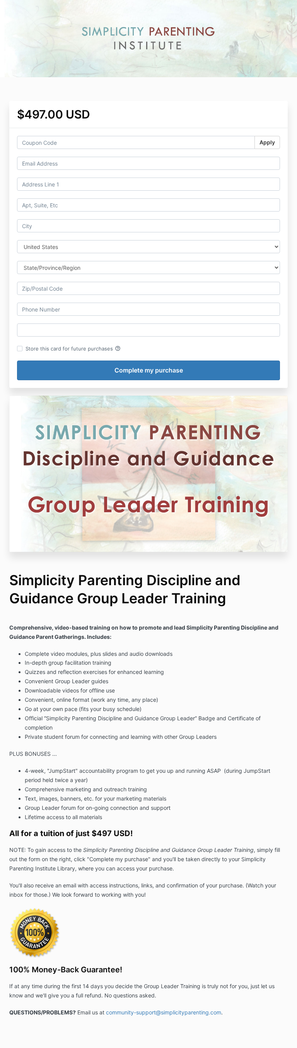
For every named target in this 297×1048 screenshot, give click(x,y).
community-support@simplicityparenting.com (163, 1012)
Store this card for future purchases (73, 348)
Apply (267, 142)
